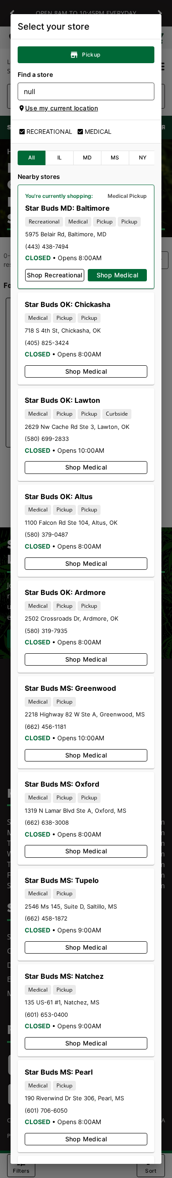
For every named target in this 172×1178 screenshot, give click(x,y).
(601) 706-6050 (46, 1110)
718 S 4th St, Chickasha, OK (63, 330)
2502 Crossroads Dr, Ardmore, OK (71, 618)
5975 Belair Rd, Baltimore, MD (65, 234)
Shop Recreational (54, 275)
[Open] (147, 91)
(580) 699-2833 (47, 438)
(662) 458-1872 (46, 918)
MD (87, 157)
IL (59, 157)
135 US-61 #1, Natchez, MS (62, 1002)
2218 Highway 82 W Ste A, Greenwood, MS (85, 714)
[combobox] (78, 91)
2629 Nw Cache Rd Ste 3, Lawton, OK (77, 426)
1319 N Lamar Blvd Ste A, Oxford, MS (75, 810)
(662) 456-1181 (45, 726)
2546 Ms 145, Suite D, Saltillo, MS (71, 906)
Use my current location (61, 108)
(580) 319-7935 (46, 630)
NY (143, 157)
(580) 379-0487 (46, 534)
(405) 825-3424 (47, 342)
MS (115, 157)
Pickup (91, 54)
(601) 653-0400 (46, 1014)
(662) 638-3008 (47, 822)
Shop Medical (117, 275)
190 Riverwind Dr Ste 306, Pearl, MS (74, 1098)
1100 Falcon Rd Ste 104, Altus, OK (71, 522)
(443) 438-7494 (46, 246)
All (31, 157)
